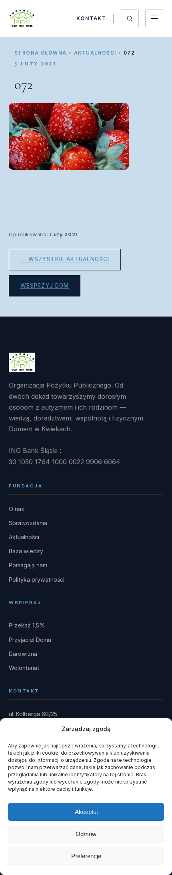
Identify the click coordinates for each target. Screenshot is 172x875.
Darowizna (23, 653)
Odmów (86, 833)
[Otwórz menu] (154, 18)
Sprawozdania (28, 523)
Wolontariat (24, 667)
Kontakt (91, 18)
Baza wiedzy (26, 551)
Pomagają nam (28, 565)
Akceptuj (86, 811)
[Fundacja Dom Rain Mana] (22, 18)
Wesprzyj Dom (44, 285)
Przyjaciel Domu (30, 639)
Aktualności (95, 53)
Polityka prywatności (36, 579)
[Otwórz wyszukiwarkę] (129, 18)
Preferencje (86, 856)
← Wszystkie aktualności (64, 259)
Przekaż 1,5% (27, 625)
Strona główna (40, 53)
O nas (16, 509)
